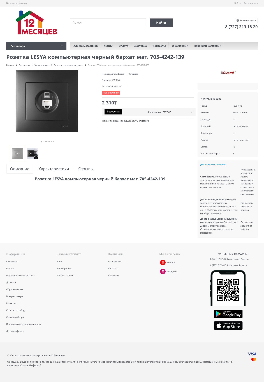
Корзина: (247, 20)
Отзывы (86, 169)
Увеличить (48, 141)
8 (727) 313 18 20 (219, 259)
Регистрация (251, 3)
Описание (19, 169)
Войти (237, 3)
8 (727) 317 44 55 (219, 265)
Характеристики (54, 169)
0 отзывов (133, 73)
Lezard (121, 73)
